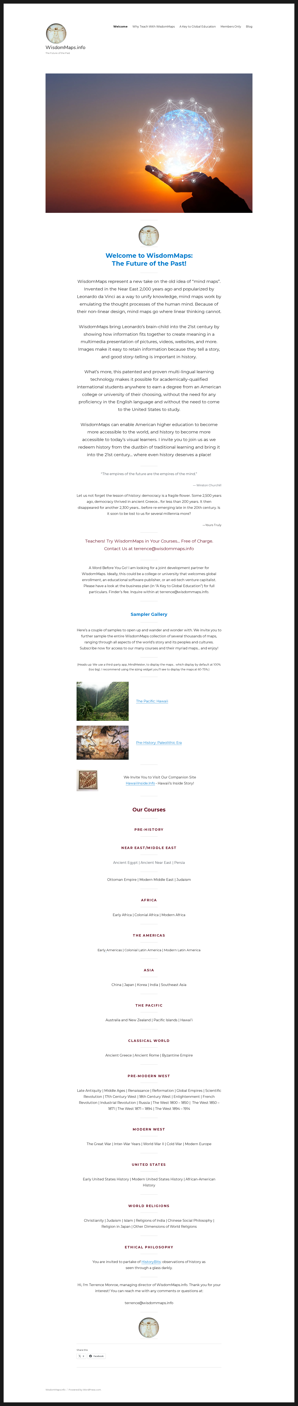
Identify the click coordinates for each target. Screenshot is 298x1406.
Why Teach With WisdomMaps (153, 26)
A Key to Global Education (198, 26)
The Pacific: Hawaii (152, 701)
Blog (249, 26)
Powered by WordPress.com (85, 1389)
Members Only (231, 26)
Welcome (120, 26)
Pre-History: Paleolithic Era (159, 743)
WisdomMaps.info (65, 47)
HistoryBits (151, 1262)
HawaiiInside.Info (140, 783)
